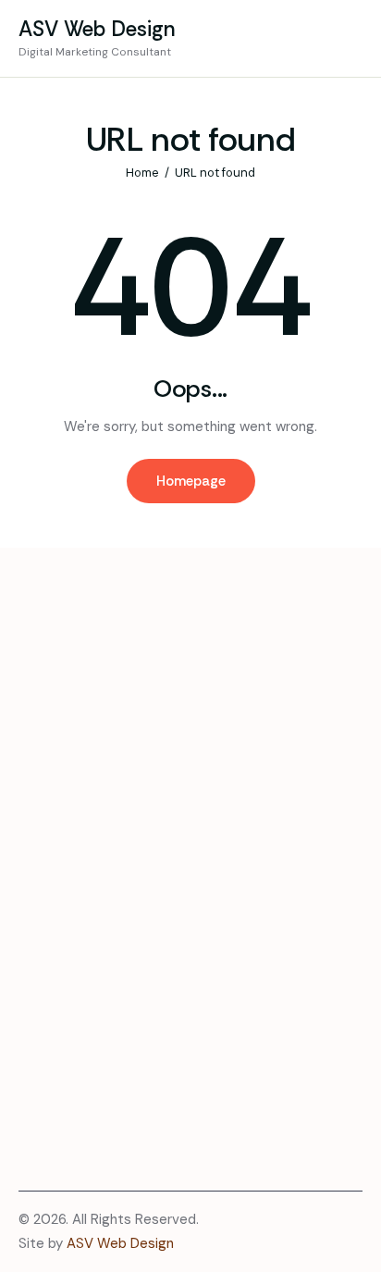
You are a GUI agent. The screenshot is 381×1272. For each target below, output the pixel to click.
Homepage (191, 481)
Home (142, 172)
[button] (352, 38)
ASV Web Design (120, 1243)
